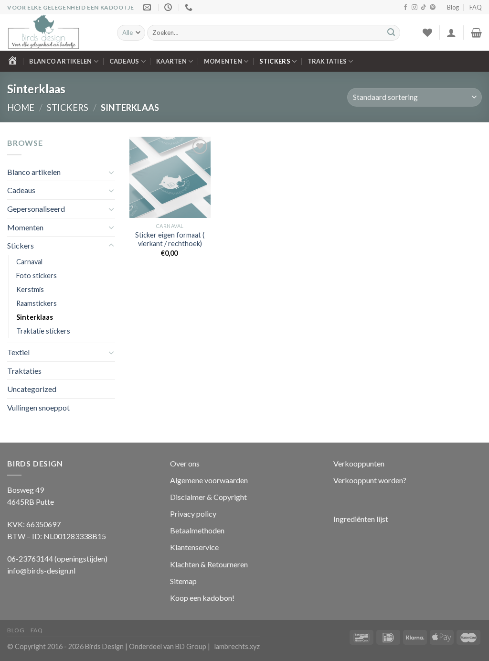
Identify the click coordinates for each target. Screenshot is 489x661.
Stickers (274, 61)
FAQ (475, 7)
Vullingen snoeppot (38, 407)
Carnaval (29, 262)
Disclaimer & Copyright (208, 496)
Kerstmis (30, 289)
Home (20, 107)
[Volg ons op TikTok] (423, 7)
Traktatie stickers (43, 331)
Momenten (223, 61)
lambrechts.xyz (237, 646)
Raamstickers (36, 303)
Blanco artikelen (60, 61)
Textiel (18, 352)
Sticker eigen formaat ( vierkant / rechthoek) (169, 239)
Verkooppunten (358, 463)
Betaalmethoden (197, 530)
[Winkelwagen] (476, 32)
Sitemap (183, 580)
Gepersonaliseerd (36, 208)
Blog (453, 7)
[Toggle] (111, 172)
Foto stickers (36, 275)
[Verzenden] (391, 33)
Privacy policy (193, 513)
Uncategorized (31, 388)
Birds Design (104, 646)
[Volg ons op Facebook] (405, 7)
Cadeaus (124, 61)
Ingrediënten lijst (361, 518)
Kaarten (171, 61)
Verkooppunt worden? (369, 480)
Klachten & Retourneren (209, 564)
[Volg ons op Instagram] (414, 7)
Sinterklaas (34, 317)
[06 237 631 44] (190, 7)
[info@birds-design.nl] (148, 7)
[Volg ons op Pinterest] (433, 7)
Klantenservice (194, 547)
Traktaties (327, 61)
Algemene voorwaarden (209, 480)
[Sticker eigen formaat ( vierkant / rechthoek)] (170, 177)
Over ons (185, 463)
